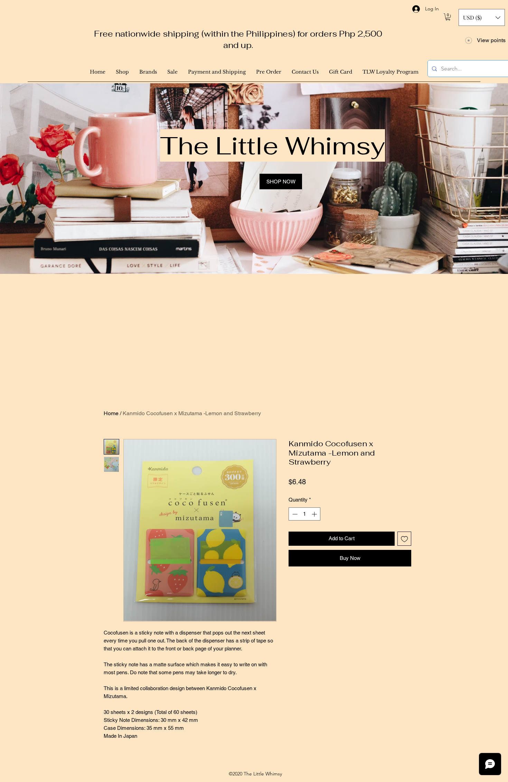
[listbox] (482, 17)
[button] (448, 16)
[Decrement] (294, 514)
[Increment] (315, 514)
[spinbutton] (304, 514)
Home (111, 413)
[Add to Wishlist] (404, 539)
